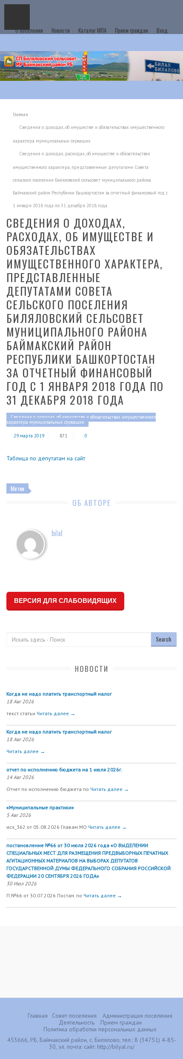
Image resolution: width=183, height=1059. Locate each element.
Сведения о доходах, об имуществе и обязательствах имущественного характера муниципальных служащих (81, 419)
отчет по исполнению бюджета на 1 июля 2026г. (64, 769)
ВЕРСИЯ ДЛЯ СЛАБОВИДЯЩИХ (65, 600)
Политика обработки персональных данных (100, 1029)
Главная (20, 114)
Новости (60, 30)
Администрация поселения (137, 1015)
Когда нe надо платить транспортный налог (59, 694)
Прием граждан (131, 30)
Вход (162, 30)
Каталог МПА (92, 30)
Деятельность (76, 1022)
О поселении (29, 30)
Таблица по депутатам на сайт (45, 458)
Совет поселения (74, 1015)
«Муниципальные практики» (40, 807)
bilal (57, 533)
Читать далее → (56, 713)
